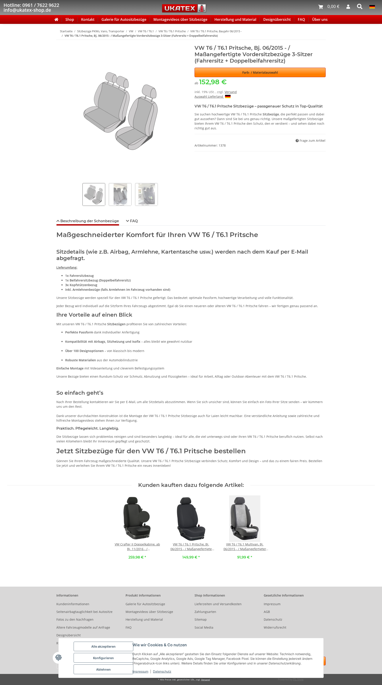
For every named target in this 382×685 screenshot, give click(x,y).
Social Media (204, 627)
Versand (231, 92)
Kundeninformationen (72, 604)
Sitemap (201, 619)
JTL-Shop (298, 679)
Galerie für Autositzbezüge (123, 19)
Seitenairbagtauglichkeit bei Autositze (84, 612)
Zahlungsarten (205, 612)
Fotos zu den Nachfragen (75, 619)
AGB (267, 612)
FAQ (301, 19)
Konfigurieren (103, 658)
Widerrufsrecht (275, 627)
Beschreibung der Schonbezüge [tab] (89, 221)
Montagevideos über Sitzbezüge (180, 19)
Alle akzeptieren (103, 646)
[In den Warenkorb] (59, 42)
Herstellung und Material (235, 19)
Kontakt (87, 19)
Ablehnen (103, 669)
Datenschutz (162, 671)
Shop (69, 19)
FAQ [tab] (133, 221)
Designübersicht (277, 19)
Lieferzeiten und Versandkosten (218, 604)
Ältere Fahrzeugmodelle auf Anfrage (83, 627)
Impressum (140, 671)
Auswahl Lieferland (209, 96)
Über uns (320, 19)
